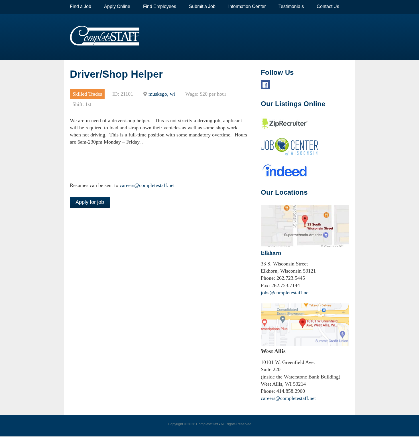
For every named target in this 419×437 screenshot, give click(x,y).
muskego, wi (162, 94)
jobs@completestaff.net (285, 292)
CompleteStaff (104, 36)
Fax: (265, 285)
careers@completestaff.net (147, 185)
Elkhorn (271, 252)
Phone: (268, 278)
